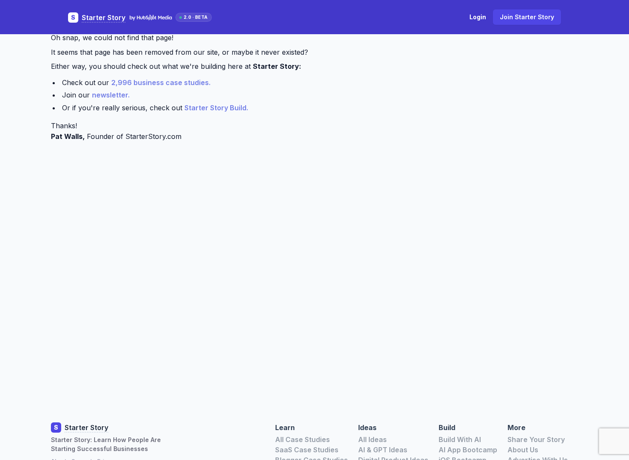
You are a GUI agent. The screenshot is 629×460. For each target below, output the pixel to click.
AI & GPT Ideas (382, 449)
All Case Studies (302, 439)
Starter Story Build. (216, 107)
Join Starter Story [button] (527, 17)
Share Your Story (536, 439)
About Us (522, 449)
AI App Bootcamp (468, 449)
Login (477, 17)
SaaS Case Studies (306, 449)
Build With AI (460, 439)
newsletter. (111, 95)
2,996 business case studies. (161, 82)
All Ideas (372, 439)
